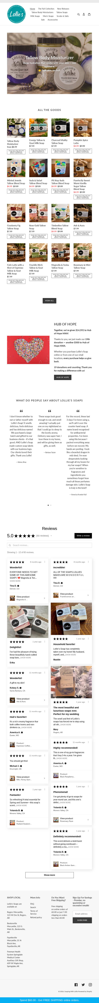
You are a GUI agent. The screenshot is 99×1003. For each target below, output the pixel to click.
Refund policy (36, 917)
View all (49, 301)
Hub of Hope (62, 377)
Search (33, 907)
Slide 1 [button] (48, 505)
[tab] (48, 505)
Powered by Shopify (85, 991)
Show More (15, 581)
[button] (51, 535)
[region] (49, 1000)
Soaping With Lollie (71, 991)
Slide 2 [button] (51, 505)
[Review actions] (45, 562)
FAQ (32, 904)
